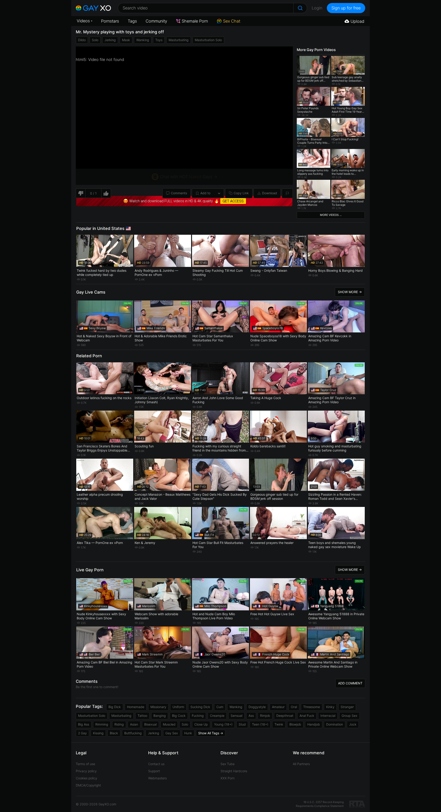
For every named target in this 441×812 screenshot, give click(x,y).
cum (219, 707)
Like (106, 193)
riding (119, 724)
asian (134, 724)
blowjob (295, 724)
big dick (114, 707)
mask (126, 40)
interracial (327, 716)
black (114, 733)
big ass (83, 724)
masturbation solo (208, 40)
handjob (313, 724)
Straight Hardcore (233, 771)
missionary (158, 707)
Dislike (80, 193)
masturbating (179, 40)
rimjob (265, 716)
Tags (132, 21)
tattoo (142, 716)
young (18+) (223, 724)
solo (95, 40)
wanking (142, 40)
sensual (236, 716)
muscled (169, 724)
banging (159, 716)
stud (242, 724)
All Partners (301, 764)
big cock (179, 716)
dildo (82, 40)
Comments (179, 193)
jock (352, 724)
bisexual (150, 724)
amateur (278, 707)
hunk (188, 733)
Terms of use (85, 764)
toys (158, 40)
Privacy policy (86, 771)
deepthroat (284, 716)
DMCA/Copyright (88, 785)
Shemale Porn (195, 21)
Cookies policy (86, 778)
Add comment (350, 683)
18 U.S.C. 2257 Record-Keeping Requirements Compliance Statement (320, 804)
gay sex (171, 733)
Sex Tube (227, 764)
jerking (110, 40)
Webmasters (157, 778)
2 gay (82, 733)
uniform (178, 707)
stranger (347, 707)
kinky (330, 707)
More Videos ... (331, 215)
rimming (101, 724)
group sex (349, 716)
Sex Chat (231, 21)
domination (334, 724)
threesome (311, 707)
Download (269, 193)
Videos (83, 20)
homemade (135, 707)
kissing (98, 733)
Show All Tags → (210, 733)
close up (201, 724)
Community (156, 21)
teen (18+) (260, 724)
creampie (217, 716)
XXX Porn (227, 778)
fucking (198, 716)
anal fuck (307, 716)
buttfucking (133, 733)
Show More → (350, 292)
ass (251, 716)
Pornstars (110, 21)
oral (294, 707)
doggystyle (257, 707)
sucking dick (200, 707)
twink (278, 724)
